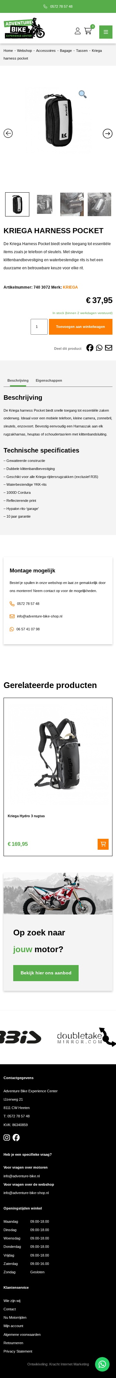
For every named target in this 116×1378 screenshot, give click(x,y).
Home (8, 51)
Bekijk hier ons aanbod (46, 973)
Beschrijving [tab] (18, 380)
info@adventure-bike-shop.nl (39, 616)
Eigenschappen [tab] (49, 380)
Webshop (24, 51)
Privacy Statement (18, 1351)
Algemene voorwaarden (22, 1334)
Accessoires (46, 51)
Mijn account (13, 1326)
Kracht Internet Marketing (69, 1364)
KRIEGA (70, 287)
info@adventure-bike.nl (22, 1176)
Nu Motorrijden (15, 1317)
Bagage (66, 51)
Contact (10, 1309)
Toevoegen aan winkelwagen (80, 327)
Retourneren (13, 1343)
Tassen (82, 51)
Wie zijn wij (12, 1301)
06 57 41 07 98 (28, 629)
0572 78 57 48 (60, 6)
